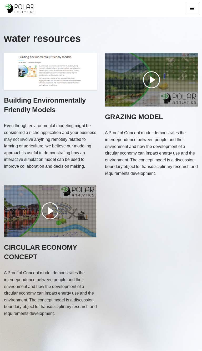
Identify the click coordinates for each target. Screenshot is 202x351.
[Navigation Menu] (192, 8)
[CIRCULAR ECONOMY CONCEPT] (50, 211)
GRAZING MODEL (134, 117)
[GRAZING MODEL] (151, 80)
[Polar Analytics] (20, 8)
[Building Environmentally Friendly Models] (50, 71)
